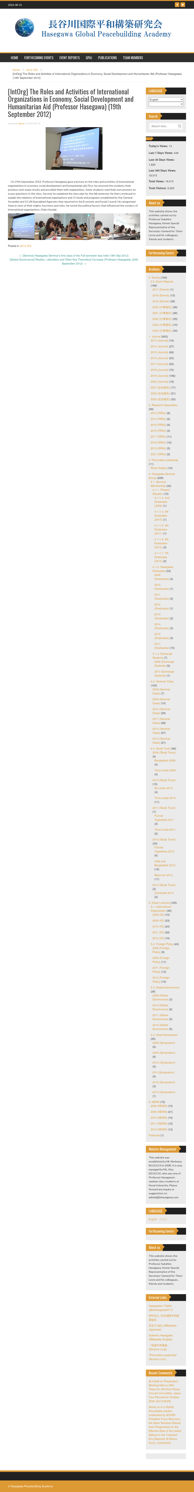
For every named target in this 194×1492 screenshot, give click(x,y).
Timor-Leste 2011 (165, 829)
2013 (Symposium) (164, 1092)
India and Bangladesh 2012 (164, 863)
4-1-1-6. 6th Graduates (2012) (161, 543)
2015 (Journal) (159, 352)
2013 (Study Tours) (164, 885)
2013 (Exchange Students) (164, 673)
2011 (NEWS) (159, 1123)
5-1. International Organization (161, 908)
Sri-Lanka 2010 (163, 788)
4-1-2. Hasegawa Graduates (163, 569)
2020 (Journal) (159, 381)
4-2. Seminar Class (162, 681)
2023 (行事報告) (162, 325)
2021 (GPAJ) (158, 454)
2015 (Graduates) (161, 636)
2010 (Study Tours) (164, 780)
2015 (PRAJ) (158, 425)
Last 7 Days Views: (161, 153)
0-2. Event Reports (162, 281)
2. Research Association (163, 405)
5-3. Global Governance (165, 987)
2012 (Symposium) (164, 1082)
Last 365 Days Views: (163, 170)
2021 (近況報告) (160, 387)
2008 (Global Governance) (160, 997)
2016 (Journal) (159, 358)
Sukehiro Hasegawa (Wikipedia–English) (161, 1337)
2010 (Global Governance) (160, 1007)
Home (16, 70)
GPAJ (89, 57)
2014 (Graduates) (161, 626)
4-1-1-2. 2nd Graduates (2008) (161, 502)
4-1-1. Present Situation (161, 492)
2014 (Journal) (159, 346)
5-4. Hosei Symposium (164, 1035)
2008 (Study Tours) (164, 752)
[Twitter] (182, 4)
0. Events (154, 277)
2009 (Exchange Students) (164, 663)
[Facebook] (177, 4)
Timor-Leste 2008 (165, 770)
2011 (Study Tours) (164, 808)
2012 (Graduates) (161, 606)
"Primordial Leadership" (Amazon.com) (163, 1357)
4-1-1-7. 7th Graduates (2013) (161, 557)
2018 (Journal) (159, 370)
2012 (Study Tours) (164, 839)
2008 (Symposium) (164, 1043)
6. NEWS (154, 1102)
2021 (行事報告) (162, 313)
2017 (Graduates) (161, 646)
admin (21, 123)
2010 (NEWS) (159, 1117)
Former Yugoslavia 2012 (164, 849)
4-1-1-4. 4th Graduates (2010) (161, 515)
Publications (107, 57)
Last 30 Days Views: (162, 159)
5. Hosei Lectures (159, 903)
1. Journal (155, 336)
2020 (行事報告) (162, 307)
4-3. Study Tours (161, 748)
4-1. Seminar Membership (158, 484)
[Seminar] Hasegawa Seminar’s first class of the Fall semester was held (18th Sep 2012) (74, 255)
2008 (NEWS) (159, 1106)
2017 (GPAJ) (158, 436)
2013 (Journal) (159, 340)
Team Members (133, 57)
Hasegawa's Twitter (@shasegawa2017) (161, 1308)
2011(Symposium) (163, 1072)
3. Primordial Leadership (163, 460)
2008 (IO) (158, 914)
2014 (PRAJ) (158, 419)
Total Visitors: (158, 188)
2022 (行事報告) (162, 319)
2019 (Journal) (159, 376)
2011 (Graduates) (161, 596)
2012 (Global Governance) (160, 1027)
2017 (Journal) (159, 364)
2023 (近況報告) (160, 399)
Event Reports (69, 57)
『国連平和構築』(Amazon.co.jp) (159, 1347)
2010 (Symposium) (164, 1062)
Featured (154, 1135)
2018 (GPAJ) (158, 442)
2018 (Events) (161, 295)
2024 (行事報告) (162, 330)
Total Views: (157, 181)
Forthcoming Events (38, 57)
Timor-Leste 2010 (165, 798)
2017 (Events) (161, 289)
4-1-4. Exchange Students (162, 655)
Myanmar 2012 (163, 875)
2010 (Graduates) (161, 587)
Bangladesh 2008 (164, 760)
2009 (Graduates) (161, 577)
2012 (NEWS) (159, 1129)
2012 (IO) (32, 70)
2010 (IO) (158, 926)
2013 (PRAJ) (158, 413)
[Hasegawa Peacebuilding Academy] (95, 30)
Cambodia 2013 (164, 893)
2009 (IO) (158, 920)
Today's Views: (159, 146)
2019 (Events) (161, 301)
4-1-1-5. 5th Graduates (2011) (161, 529)
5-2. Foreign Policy (162, 944)
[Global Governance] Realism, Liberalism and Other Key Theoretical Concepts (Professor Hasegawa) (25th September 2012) (74, 261)
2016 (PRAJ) (158, 430)
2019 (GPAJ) (158, 448)
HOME (14, 57)
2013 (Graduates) (161, 616)
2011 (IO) (158, 932)
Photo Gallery (159, 468)
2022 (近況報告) (160, 393)
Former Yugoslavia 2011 (164, 818)
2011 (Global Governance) (160, 1017)
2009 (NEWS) (159, 1112)
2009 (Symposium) (164, 1052)
